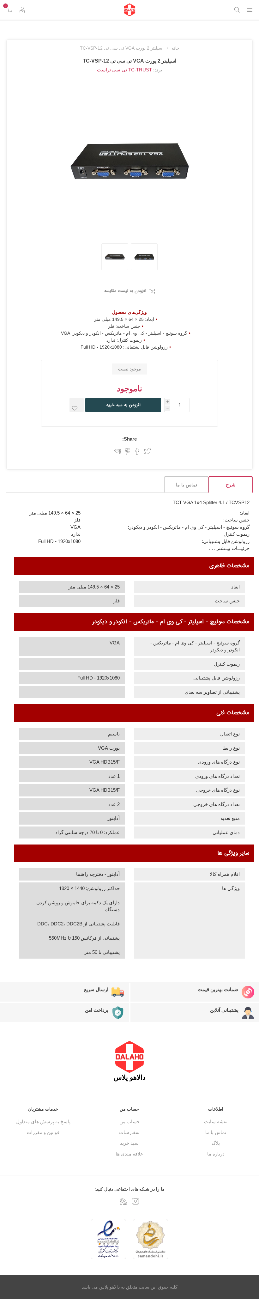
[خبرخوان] (123, 1201)
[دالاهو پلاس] (129, 9)
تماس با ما (186, 484)
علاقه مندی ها (129, 1153)
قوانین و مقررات (43, 1132)
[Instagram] (135, 1201)
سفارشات (129, 1132)
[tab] (230, 484)
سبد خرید (129, 1143)
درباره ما (216, 1153)
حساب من (129, 1121)
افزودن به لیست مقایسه (125, 291)
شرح (231, 484)
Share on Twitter (147, 451)
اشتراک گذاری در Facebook (137, 451)
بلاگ (216, 1143)
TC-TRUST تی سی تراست (124, 69)
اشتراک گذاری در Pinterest (127, 451)
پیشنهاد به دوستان (114, 451)
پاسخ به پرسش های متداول (43, 1121)
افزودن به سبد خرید (123, 405)
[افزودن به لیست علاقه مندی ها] (76, 405)
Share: (129, 439)
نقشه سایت (215, 1121)
